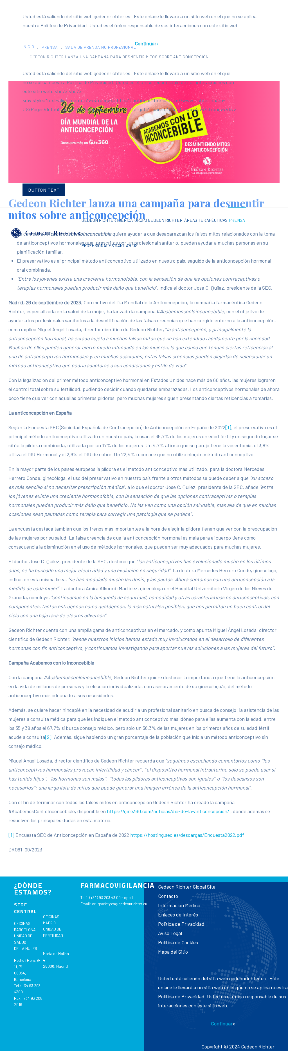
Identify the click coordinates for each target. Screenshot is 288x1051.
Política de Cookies (178, 942)
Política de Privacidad (181, 924)
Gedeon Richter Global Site (186, 887)
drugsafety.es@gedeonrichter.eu (119, 903)
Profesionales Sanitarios (110, 245)
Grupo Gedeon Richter (158, 220)
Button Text (44, 190)
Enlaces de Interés (178, 914)
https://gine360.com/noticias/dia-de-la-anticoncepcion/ (168, 811)
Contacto (168, 896)
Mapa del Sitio (173, 952)
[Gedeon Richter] (46, 233)
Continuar (145, 43)
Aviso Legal (170, 933)
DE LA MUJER (25, 948)
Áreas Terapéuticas (206, 220)
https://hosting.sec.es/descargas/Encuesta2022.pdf (187, 835)
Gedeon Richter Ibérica (107, 220)
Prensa (237, 220)
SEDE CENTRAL (25, 908)
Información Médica (179, 905)
